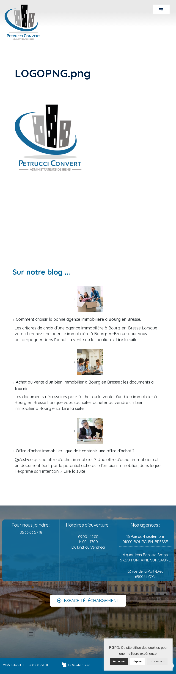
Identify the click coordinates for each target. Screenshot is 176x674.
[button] (161, 9)
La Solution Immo (79, 665)
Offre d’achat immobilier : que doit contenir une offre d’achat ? (75, 450)
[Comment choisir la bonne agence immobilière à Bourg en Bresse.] (88, 299)
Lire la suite (127, 339)
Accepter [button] (119, 661)
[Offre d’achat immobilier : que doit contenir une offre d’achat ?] (88, 431)
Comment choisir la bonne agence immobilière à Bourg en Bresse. (78, 319)
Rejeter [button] (137, 661)
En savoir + (157, 661)
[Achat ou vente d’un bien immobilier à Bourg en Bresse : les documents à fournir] (88, 362)
